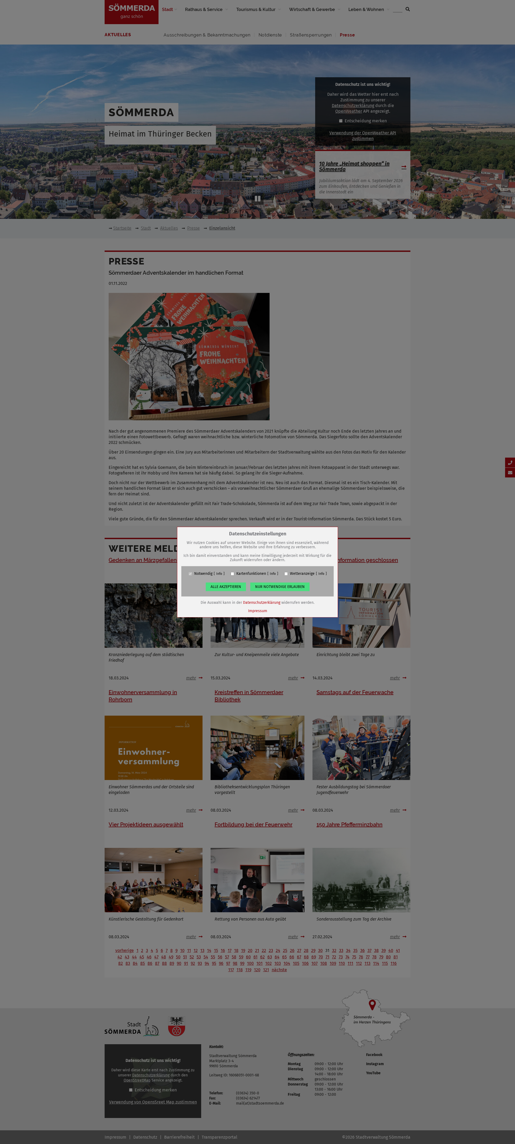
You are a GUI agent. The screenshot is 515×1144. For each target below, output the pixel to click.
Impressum (257, 611)
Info (219, 574)
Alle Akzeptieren (226, 586)
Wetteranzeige (302, 574)
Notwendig (203, 574)
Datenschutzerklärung (261, 602)
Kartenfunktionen (251, 574)
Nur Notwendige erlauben (280, 586)
